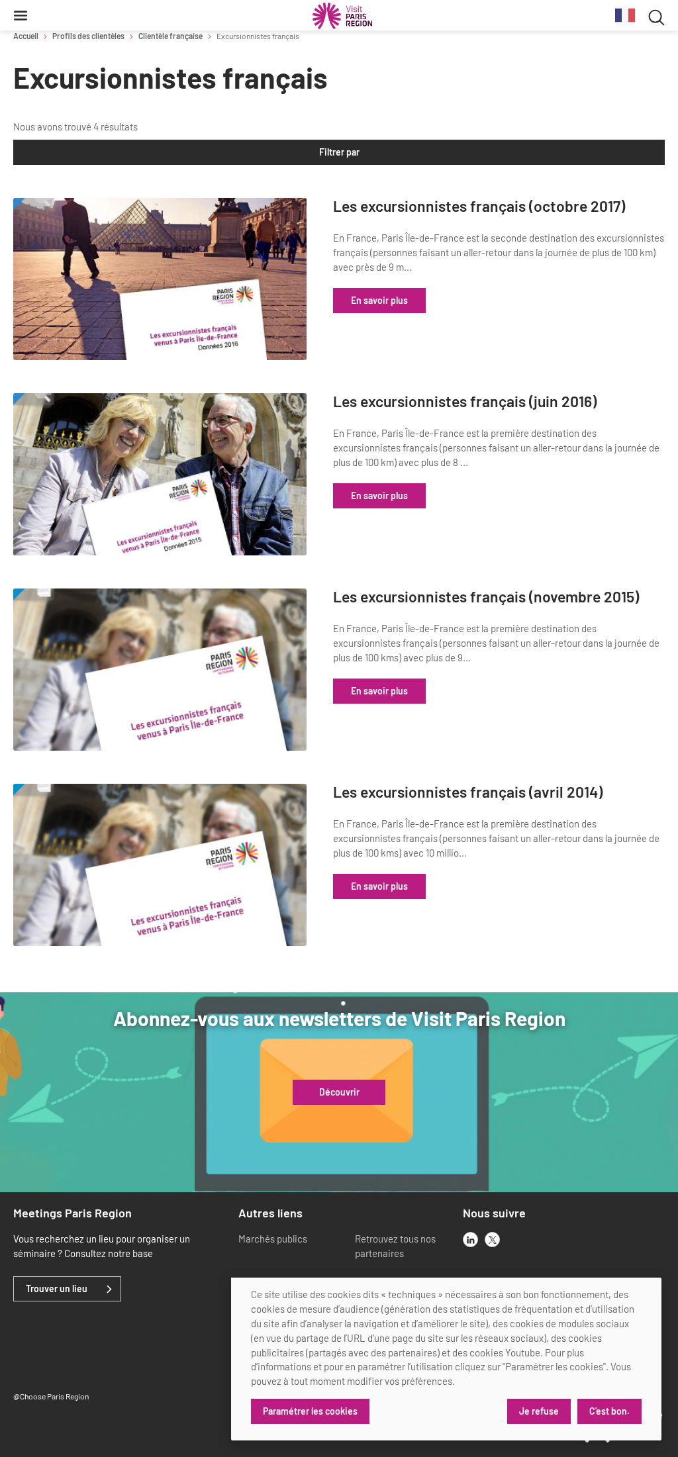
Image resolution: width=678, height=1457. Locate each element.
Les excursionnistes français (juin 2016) (465, 401)
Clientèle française (170, 35)
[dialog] (446, 1359)
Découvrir (339, 1092)
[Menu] (20, 15)
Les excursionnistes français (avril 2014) (468, 792)
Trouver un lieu (56, 1288)
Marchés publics (272, 1239)
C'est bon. (609, 1411)
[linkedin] (470, 1239)
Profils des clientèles (88, 35)
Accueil (25, 35)
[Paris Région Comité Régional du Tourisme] (342, 16)
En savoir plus (379, 300)
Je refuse (539, 1411)
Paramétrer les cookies (310, 1411)
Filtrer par (339, 152)
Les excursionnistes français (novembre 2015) (486, 596)
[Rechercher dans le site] (656, 15)
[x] (492, 1239)
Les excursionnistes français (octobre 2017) (479, 206)
